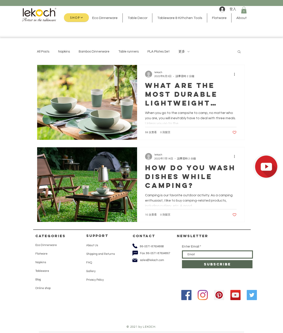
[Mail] (135, 260)
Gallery (91, 271)
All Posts (43, 51)
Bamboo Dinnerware (94, 51)
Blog (38, 279)
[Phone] (134, 246)
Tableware (42, 270)
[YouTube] (235, 295)
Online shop (43, 288)
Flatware (41, 253)
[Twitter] (252, 295)
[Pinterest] (219, 295)
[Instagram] (203, 295)
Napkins (64, 51)
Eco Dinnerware (46, 245)
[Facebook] (186, 295)
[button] (244, 10)
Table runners (128, 51)
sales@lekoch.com (152, 260)
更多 (181, 51)
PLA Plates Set (158, 51)
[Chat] (135, 253)
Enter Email (190, 246)
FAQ (89, 262)
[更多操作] (236, 74)
